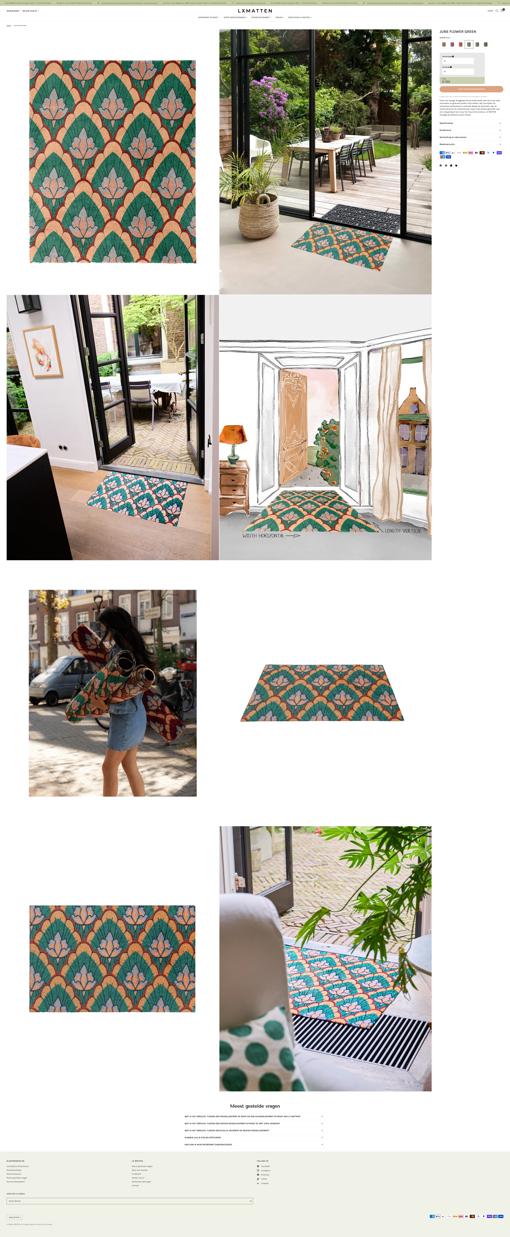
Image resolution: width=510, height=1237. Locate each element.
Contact (135, 1185)
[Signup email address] (250, 1201)
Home (9, 25)
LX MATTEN (137, 1161)
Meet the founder (140, 1170)
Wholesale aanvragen (141, 1181)
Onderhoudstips (14, 1170)
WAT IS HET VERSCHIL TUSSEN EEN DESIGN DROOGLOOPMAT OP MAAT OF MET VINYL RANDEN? (233, 1123)
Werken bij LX (138, 1178)
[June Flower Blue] (477, 44)
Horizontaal (460, 56)
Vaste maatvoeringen (235, 17)
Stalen (279, 17)
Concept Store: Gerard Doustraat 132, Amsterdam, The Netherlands (228, 3)
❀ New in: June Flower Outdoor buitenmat (173, 3)
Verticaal (459, 67)
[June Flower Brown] (444, 44)
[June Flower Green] (469, 44)
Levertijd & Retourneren (18, 1166)
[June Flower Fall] (460, 44)
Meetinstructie (447, 144)
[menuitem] (209, 17)
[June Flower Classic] (485, 44)
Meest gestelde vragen (17, 1178)
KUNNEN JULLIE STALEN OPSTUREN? (203, 1137)
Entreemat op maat (208, 17)
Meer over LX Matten (299, 17)
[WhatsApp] (451, 165)
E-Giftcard (136, 1174)
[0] (501, 10)
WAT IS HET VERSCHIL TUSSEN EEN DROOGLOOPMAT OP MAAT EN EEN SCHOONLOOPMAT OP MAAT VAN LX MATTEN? (242, 1116)
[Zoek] (497, 10)
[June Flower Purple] (452, 44)
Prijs (444, 79)
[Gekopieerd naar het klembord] (456, 165)
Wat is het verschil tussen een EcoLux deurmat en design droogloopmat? (227, 1130)
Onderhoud (445, 130)
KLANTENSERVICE (16, 1161)
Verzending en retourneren (453, 137)
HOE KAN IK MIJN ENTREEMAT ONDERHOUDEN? (209, 1144)
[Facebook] (441, 165)
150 (447, 81)
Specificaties (446, 123)
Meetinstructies (14, 1174)
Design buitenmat (261, 17)
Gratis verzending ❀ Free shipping (83, 3)
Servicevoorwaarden (16, 1181)
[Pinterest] (446, 165)
